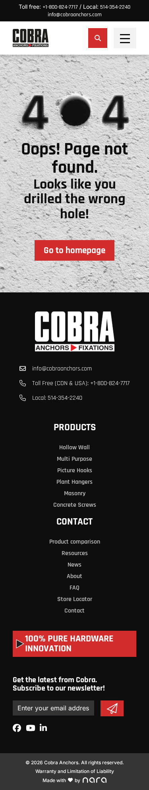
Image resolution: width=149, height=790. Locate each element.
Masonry (74, 493)
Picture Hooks (74, 470)
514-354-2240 (115, 7)
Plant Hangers (74, 482)
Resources (75, 553)
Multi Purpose (74, 459)
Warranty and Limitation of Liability (74, 771)
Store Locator (74, 599)
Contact (74, 521)
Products (75, 427)
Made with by (61, 780)
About (74, 576)
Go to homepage (74, 250)
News (74, 565)
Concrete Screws (74, 505)
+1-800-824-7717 (60, 7)
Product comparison (74, 542)
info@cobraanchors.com (75, 14)
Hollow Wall (74, 447)
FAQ (74, 588)
